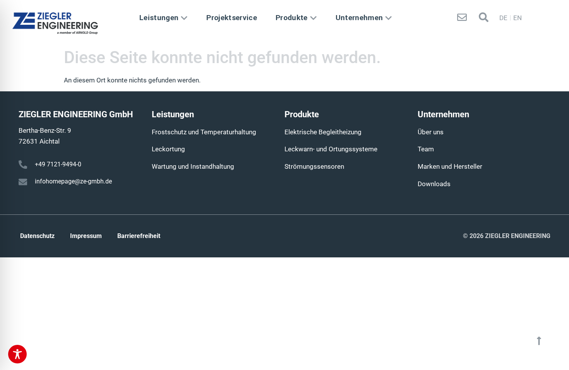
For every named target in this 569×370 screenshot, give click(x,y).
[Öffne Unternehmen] (388, 18)
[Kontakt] (462, 17)
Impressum (86, 236)
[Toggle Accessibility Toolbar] (17, 354)
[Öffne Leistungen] (184, 18)
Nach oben (539, 354)
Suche (483, 31)
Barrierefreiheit (138, 236)
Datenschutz (37, 236)
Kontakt (461, 31)
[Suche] (483, 17)
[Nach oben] (539, 341)
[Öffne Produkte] (313, 18)
